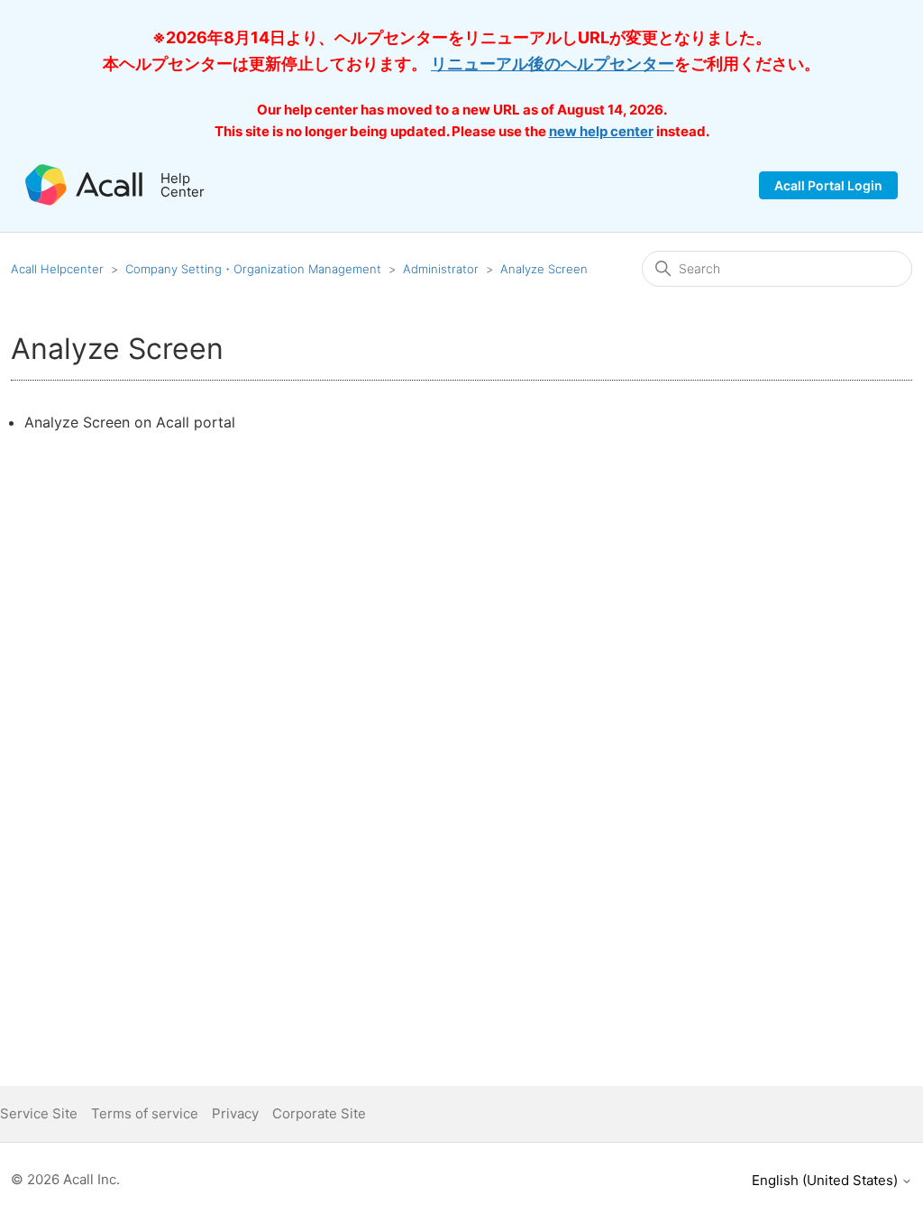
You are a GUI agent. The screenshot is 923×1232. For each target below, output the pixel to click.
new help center (601, 131)
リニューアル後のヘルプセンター (552, 63)
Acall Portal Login (828, 185)
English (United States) (826, 1180)
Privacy (235, 1113)
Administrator (441, 269)
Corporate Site (319, 1113)
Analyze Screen (544, 269)
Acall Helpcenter (57, 269)
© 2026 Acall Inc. (65, 1179)
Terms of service (144, 1113)
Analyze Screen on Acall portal (129, 422)
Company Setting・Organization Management (253, 269)
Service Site (39, 1113)
